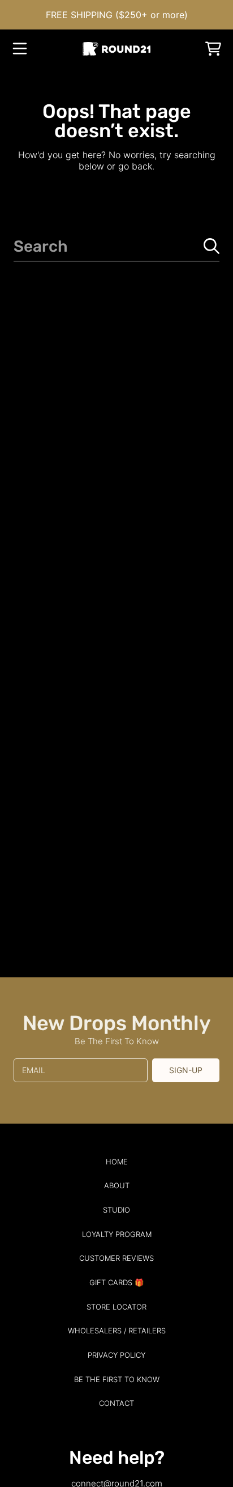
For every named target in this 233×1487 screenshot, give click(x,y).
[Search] (211, 246)
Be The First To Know (116, 1379)
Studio (116, 1209)
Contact (116, 1403)
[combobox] (116, 246)
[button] (19, 48)
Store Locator (116, 1306)
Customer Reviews (116, 1258)
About (117, 1185)
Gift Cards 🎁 (116, 1282)
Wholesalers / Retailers (117, 1330)
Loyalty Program (117, 1234)
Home (117, 1161)
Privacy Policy (116, 1354)
